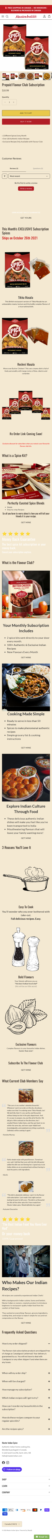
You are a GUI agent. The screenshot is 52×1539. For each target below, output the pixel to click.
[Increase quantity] (14, 102)
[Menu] (3, 16)
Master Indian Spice (13, 1530)
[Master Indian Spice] (26, 16)
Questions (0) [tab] (38, 168)
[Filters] (4, 176)
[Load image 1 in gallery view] (26, 45)
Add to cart (26, 113)
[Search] (8, 16)
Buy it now (26, 121)
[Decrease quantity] (4, 102)
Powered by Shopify (26, 1530)
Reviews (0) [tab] (14, 168)
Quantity (5, 97)
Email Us (43, 1537)
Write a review (26, 188)
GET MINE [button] (26, 522)
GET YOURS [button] (25, 218)
